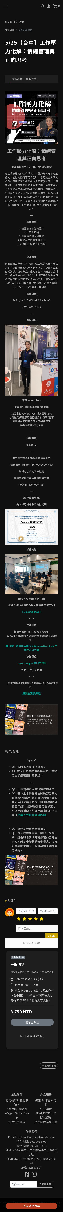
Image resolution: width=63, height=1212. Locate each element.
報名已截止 (32, 1022)
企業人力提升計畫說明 (31, 815)
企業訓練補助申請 (46, 1122)
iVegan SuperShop (17, 1115)
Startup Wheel (17, 1109)
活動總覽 (9, 30)
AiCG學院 (46, 1109)
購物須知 (46, 1117)
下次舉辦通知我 (33, 1036)
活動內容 (17, 79)
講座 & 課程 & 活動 (46, 1102)
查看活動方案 (31, 1206)
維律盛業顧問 (17, 1122)
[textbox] (37, 928)
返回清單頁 (50, 1065)
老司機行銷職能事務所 (17, 1102)
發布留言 (51, 935)
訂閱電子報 (45, 1184)
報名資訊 (31, 79)
